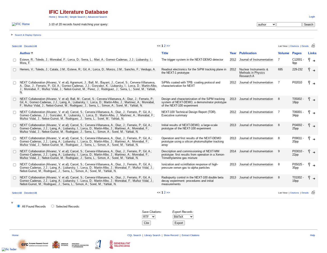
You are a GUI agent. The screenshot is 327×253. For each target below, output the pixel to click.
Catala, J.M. (58, 69)
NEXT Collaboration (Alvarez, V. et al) (44, 82)
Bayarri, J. (107, 82)
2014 (233, 151)
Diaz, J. (29, 85)
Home (52, 17)
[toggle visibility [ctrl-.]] (12, 203)
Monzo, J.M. (114, 69)
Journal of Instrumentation (256, 59)
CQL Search (134, 235)
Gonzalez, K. (100, 85)
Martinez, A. (132, 102)
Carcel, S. (121, 82)
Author (25, 53)
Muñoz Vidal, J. (52, 89)
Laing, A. (65, 102)
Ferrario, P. (43, 85)
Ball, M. (94, 82)
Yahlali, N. (136, 105)
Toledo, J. (41, 59)
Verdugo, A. (148, 69)
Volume (283, 53)
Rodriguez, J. (109, 89)
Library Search (152, 235)
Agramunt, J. (78, 82)
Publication (248, 53)
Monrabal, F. (58, 59)
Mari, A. (99, 59)
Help (312, 235)
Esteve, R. (27, 59)
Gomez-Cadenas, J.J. (120, 59)
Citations (294, 46)
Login (312, 16)
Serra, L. (86, 59)
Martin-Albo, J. (113, 102)
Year (233, 53)
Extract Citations (191, 235)
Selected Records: (68, 206)
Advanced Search (97, 17)
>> (168, 45)
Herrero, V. (27, 69)
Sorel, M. (139, 89)
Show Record (171, 235)
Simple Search (77, 17)
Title (164, 53)
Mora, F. (25, 63)
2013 (233, 99)
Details (305, 46)
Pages (297, 53)
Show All (62, 17)
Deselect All (30, 46)
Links (312, 53)
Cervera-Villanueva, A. (111, 99)
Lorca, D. (73, 59)
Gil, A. (87, 69)
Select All (17, 46)
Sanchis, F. (131, 69)
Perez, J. (93, 89)
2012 (233, 59)
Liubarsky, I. (144, 59)
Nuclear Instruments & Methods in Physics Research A (253, 73)
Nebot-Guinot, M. (75, 89)
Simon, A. (108, 105)
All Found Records (34, 206)
